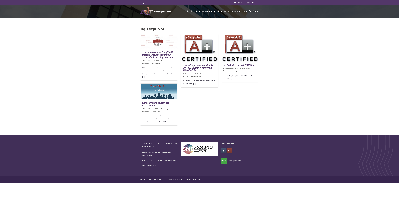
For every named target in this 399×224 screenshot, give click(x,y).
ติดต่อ (255, 11)
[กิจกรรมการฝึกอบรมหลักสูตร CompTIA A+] (159, 91)
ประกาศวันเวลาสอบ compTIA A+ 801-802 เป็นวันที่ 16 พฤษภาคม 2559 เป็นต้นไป (198, 67)
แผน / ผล (206, 11)
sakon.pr (166, 109)
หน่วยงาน (241, 2)
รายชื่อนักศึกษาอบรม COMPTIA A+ (239, 65)
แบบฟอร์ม (247, 11)
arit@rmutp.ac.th (150, 165)
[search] (142, 2)
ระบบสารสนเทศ (234, 11)
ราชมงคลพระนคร (252, 2)
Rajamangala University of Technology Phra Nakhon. (165, 179)
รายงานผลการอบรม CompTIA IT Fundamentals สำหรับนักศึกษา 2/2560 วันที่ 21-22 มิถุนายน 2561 (157, 55)
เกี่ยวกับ (190, 11)
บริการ (197, 11)
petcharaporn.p (168, 61)
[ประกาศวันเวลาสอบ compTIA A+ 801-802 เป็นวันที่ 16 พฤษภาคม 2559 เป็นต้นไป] (199, 47)
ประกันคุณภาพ (220, 11)
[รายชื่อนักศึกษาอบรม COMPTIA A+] (240, 47)
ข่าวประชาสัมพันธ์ (155, 63)
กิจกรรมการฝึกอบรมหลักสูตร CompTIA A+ (155, 104)
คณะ (234, 2)
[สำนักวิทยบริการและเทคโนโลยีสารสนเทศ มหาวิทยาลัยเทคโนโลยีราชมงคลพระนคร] (156, 11)
